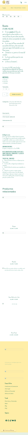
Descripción (6, 113)
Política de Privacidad (10, 391)
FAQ (6, 408)
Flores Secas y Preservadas (11, 401)
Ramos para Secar (18, 103)
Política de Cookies (9, 393)
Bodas (6, 403)
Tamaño (5, 87)
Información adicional (9, 117)
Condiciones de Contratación (11, 386)
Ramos (21, 101)
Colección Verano (12, 101)
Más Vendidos (17, 101)
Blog (6, 406)
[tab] (7, 113)
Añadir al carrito (16, 94)
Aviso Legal (7, 389)
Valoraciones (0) (7, 120)
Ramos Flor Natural (12, 103)
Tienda (16, 105)
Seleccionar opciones (14, 227)
